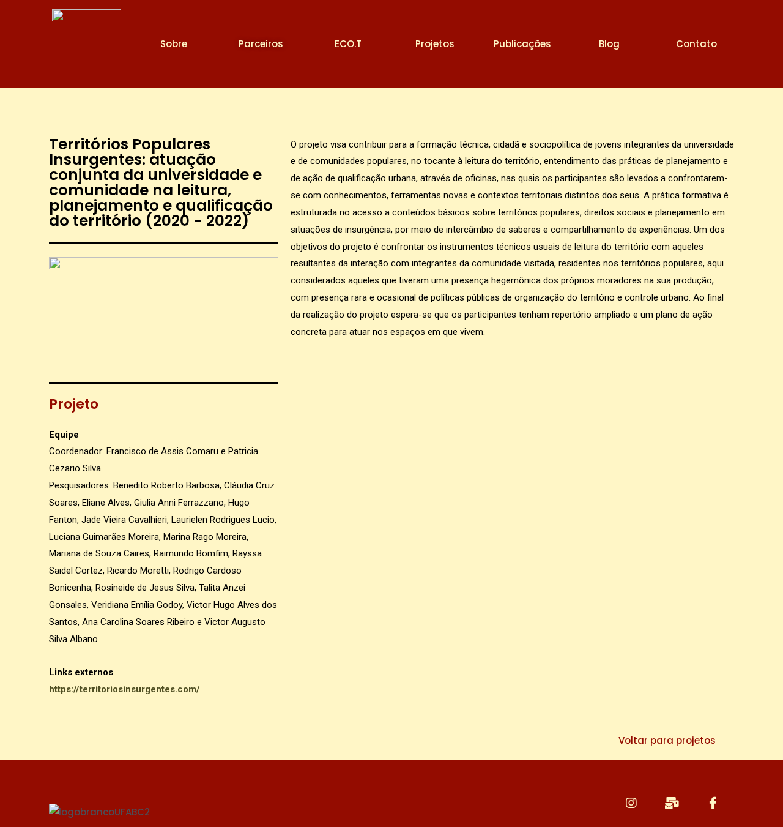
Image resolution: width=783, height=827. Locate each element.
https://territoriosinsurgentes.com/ (124, 689)
